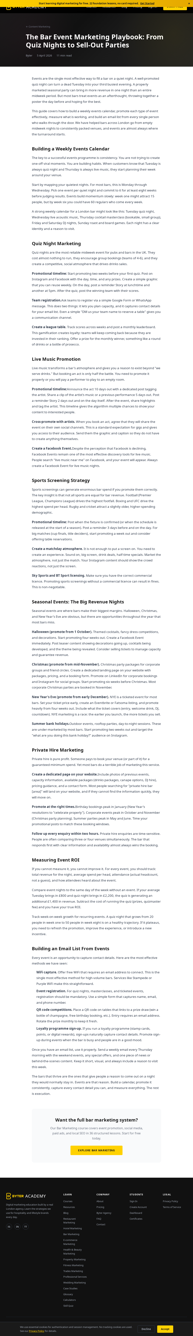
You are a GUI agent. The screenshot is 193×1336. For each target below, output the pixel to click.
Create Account (138, 1207)
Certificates (136, 1218)
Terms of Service (172, 1207)
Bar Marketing (71, 1234)
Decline (146, 1329)
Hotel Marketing (72, 1228)
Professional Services (75, 1276)
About (99, 1201)
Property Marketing (74, 1259)
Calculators (69, 1300)
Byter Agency (103, 1213)
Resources (69, 1207)
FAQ (98, 1218)
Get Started (147, 3)
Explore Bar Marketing (96, 1150)
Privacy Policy (170, 1201)
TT (25, 1226)
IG (9, 1226)
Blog (65, 1213)
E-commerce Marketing (70, 1242)
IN (17, 1226)
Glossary (68, 1294)
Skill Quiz (68, 1305)
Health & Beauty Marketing (72, 1251)
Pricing (100, 1207)
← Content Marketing (38, 26)
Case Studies (70, 1288)
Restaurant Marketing (69, 1220)
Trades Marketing (73, 1271)
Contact (100, 1224)
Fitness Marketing (73, 1265)
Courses (67, 1201)
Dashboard (136, 1213)
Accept (165, 1329)
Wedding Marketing (74, 1282)
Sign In (133, 1201)
